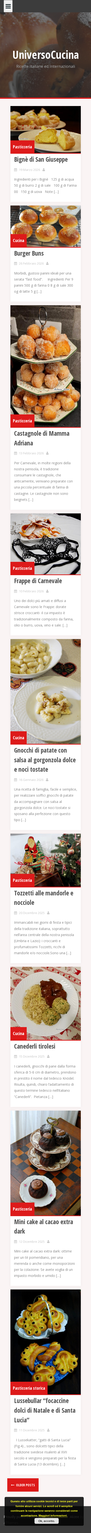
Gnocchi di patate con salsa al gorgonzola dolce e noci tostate (45, 760)
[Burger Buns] (45, 226)
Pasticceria (22, 147)
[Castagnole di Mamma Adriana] (45, 366)
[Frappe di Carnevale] (45, 543)
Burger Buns (29, 253)
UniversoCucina (45, 54)
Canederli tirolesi (34, 1046)
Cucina (18, 240)
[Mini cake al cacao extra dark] (45, 1163)
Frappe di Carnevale (38, 580)
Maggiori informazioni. (53, 1515)
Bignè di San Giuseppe (41, 159)
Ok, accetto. (46, 1521)
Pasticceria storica (29, 1388)
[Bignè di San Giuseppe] (45, 129)
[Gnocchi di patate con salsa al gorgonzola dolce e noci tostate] (45, 691)
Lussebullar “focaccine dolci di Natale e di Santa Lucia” (44, 1410)
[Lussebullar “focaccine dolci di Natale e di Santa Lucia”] (45, 1341)
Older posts (25, 1485)
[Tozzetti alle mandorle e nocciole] (45, 860)
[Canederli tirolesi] (45, 1003)
